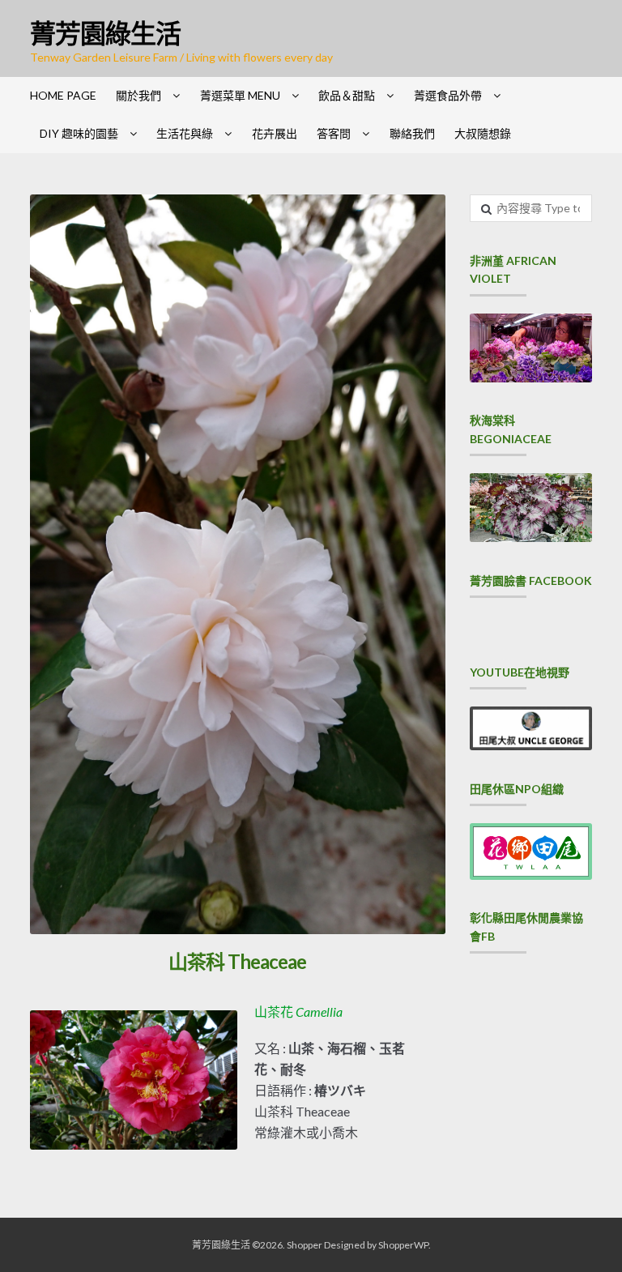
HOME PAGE (63, 95)
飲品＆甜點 (346, 95)
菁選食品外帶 (448, 95)
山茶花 (298, 1011)
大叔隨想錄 (482, 133)
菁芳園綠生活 (105, 33)
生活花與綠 (184, 133)
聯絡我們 (412, 133)
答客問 (334, 133)
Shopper (304, 1245)
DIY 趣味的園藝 (79, 133)
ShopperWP (403, 1245)
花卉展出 (274, 133)
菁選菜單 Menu (240, 95)
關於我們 (138, 95)
